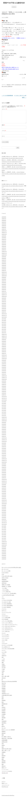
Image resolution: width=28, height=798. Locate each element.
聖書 (3, 735)
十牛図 (3, 669)
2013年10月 (4, 482)
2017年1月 (4, 415)
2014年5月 (4, 470)
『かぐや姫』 (4, 588)
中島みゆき (4, 655)
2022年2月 (4, 310)
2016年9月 (4, 422)
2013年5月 (4, 491)
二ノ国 (3, 659)
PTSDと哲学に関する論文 (7, 576)
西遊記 (3, 757)
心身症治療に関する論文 (7, 695)
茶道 (3, 743)
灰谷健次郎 (4, 721)
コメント (4, 109)
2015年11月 (4, 439)
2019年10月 (4, 358)
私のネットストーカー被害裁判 (8, 729)
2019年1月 (4, 374)
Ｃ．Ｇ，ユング (5, 769)
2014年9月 (4, 463)
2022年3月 (4, 308)
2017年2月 (4, 413)
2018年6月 (4, 386)
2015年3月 (4, 453)
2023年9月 (4, 277)
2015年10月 (4, 441)
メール (4, 130)
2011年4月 (4, 534)
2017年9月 (4, 401)
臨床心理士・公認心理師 (7, 738)
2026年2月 (4, 227)
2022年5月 (4, 305)
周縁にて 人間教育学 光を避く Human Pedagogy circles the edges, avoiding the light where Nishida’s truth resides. (14, 173)
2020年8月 (4, 341)
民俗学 (3, 716)
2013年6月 (4, 489)
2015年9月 (4, 443)
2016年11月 (4, 419)
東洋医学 (3, 710)
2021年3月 (4, 329)
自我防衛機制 (4, 740)
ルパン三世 (4, 652)
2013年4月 (4, 493)
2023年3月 (4, 287)
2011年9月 (4, 526)
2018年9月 (4, 381)
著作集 (3, 745)
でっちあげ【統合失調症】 (7, 605)
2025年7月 (4, 239)
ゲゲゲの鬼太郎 (5, 619)
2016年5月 (4, 429)
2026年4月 (4, 223)
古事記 (3, 671)
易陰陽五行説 (4, 703)
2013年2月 (4, 496)
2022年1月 (4, 312)
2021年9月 (4, 318)
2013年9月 (4, 484)
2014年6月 (4, 469)
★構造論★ (4, 579)
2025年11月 (4, 232)
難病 (3, 764)
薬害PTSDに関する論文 (6, 748)
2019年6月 (4, 365)
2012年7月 (4, 508)
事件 (3, 657)
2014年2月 (4, 476)
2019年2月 (4, 372)
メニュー (14, 6)
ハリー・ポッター (5, 638)
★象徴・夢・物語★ (6, 584)
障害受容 (3, 762)
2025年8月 (4, 237)
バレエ (3, 641)
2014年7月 (4, 467)
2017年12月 (4, 396)
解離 (3, 759)
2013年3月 (4, 495)
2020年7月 (4, 343)
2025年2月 (4, 248)
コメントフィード (5, 785)
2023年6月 (4, 282)
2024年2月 (4, 268)
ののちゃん (4, 610)
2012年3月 (4, 515)
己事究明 (3, 690)
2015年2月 (4, 455)
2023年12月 (4, 272)
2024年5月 (4, 263)
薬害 (3, 747)
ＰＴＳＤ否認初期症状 (7, 95)
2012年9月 (4, 505)
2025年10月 (4, 234)
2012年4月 (4, 514)
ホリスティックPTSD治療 (7, 645)
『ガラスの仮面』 (5, 590)
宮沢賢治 (3, 684)
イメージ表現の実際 (6, 617)
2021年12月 (4, 313)
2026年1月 (4, 229)
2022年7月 (4, 301)
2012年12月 (4, 500)
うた (3, 596)
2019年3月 (4, 370)
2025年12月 (4, 230)
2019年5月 (4, 367)
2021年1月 (4, 332)
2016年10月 (4, 420)
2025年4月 (4, 244)
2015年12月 (4, 438)
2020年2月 (4, 351)
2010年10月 (4, 545)
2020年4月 (4, 348)
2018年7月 (4, 384)
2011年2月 (4, 538)
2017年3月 (4, 412)
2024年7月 (4, 260)
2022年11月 (4, 294)
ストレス (3, 633)
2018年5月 (4, 387)
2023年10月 (4, 275)
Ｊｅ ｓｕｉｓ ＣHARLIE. (7, 771)
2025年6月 (4, 241)
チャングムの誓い (5, 634)
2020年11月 (4, 336)
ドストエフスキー (5, 636)
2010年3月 (4, 557)
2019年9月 (4, 360)
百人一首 (3, 728)
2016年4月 (4, 431)
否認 (3, 672)
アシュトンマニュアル (6, 612)
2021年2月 (4, 331)
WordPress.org (5, 786)
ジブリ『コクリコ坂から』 (7, 622)
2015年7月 (4, 446)
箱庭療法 (3, 731)
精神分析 (3, 733)
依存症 (3, 660)
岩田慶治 (3, 688)
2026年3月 (4, 225)
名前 (3, 125)
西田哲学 (9, 84)
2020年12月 (4, 334)
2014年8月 (4, 465)
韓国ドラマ (4, 767)
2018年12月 (4, 375)
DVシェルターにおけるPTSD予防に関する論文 (11, 567)
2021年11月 (4, 315)
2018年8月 (4, 382)
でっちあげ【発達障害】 (7, 603)
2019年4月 (4, 369)
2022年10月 (4, 296)
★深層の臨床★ (5, 581)
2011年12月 (4, 520)
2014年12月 (4, 458)
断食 (3, 702)
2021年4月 (4, 327)
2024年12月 (4, 251)
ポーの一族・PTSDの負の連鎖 (8, 648)
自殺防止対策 (4, 741)
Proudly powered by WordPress (8, 795)
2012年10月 (4, 503)
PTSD (3, 574)
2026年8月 (4, 217)
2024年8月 (4, 258)
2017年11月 (4, 398)
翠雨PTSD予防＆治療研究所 (14, 3)
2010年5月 (4, 553)
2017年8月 (4, 403)
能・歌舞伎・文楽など (6, 736)
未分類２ (3, 707)
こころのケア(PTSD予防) (7, 600)
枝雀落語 (3, 712)
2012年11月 (4, 501)
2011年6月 (4, 531)
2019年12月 (4, 355)
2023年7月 (4, 280)
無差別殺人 (4, 722)
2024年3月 (4, 267)
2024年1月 (4, 270)
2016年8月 (4, 424)
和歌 (3, 674)
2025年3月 (4, 246)
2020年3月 (4, 350)
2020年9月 (4, 339)
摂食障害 (3, 700)
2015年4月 (4, 451)
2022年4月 (4, 306)
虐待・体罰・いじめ (6, 750)
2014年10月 (4, 462)
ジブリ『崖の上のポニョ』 (7, 628)
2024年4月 (4, 265)
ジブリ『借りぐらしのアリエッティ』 (10, 624)
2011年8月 (4, 527)
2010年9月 (4, 546)
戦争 (3, 698)
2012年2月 (4, 517)
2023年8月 (4, 279)
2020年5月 (4, 346)
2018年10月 (4, 379)
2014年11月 (4, 460)
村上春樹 (3, 709)
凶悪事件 (3, 665)
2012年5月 (4, 512)
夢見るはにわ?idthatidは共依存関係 (9, 681)
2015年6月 (4, 448)
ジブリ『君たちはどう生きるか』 (9, 626)
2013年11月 (4, 481)
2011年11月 (4, 522)
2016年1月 (4, 436)
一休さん (3, 653)
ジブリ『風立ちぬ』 (6, 631)
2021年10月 (4, 317)
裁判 (3, 754)
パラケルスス (4, 643)
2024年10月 (4, 255)
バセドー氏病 (4, 640)
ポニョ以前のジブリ (6, 646)
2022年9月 (4, 298)
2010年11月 (4, 543)
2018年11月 (4, 377)
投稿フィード (4, 783)
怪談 (3, 697)
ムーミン (3, 650)
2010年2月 (4, 558)
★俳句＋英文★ (5, 577)
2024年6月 (4, 261)
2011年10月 (4, 524)
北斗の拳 (3, 667)
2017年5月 (4, 408)
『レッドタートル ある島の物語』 (9, 593)
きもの (3, 598)
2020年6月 (4, 344)
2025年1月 (4, 249)
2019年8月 (4, 362)
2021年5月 (4, 325)
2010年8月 (4, 548)
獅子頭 (3, 726)
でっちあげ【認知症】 (6, 607)
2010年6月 (4, 552)
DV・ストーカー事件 (6, 571)
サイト (3, 136)
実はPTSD (4, 683)
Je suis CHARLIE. (5, 572)
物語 (3, 724)
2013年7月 (4, 488)
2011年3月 (4, 536)
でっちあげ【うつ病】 (6, 602)
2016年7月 (4, 425)
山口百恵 (3, 686)
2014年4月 (4, 472)
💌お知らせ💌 (5, 773)
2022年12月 (4, 293)
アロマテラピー (5, 615)
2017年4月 (4, 410)
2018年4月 (4, 389)
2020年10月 (4, 337)
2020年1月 (4, 353)
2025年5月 (4, 242)
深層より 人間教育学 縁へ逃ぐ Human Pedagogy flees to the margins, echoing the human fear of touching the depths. (14, 168)
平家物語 (3, 691)
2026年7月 (4, 218)
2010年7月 (4, 550)
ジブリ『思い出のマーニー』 (8, 629)
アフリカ (3, 614)
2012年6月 (4, 510)
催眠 (3, 662)
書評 (3, 705)
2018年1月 (4, 394)
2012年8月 (4, 507)
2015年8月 (4, 444)
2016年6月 (4, 427)
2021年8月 (4, 320)
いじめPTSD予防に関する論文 (8, 595)
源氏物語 (3, 717)
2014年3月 (4, 474)
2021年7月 (4, 322)
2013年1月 (4, 498)
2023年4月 (4, 286)
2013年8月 (4, 486)
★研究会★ (4, 583)
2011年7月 (4, 529)
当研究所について (5, 693)
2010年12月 (4, 541)
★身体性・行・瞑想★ (6, 586)
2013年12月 (4, 479)
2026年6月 (4, 220)
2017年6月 (4, 406)
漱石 (3, 719)
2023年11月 (4, 274)
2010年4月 (4, 555)
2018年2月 (4, 393)
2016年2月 (4, 434)
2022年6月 (4, 303)
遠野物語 (3, 760)
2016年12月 (4, 417)
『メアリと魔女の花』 (6, 591)
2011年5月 (4, 533)
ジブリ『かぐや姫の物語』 (7, 621)
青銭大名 (3, 766)
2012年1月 (4, 519)
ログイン (3, 781)
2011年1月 (4, 539)
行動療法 (3, 752)
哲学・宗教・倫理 (5, 676)
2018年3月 (4, 391)
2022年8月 (4, 299)
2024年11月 (4, 253)
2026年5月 (4, 222)
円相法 (3, 664)
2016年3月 (4, 432)
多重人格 (3, 678)
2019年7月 (4, 363)
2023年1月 (4, 291)
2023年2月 (4, 289)
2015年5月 (4, 450)
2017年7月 (4, 405)
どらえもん (4, 609)
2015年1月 (4, 457)
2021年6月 (4, 324)
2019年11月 (4, 356)
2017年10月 (4, 400)
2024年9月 (4, 256)
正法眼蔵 (3, 714)
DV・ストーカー (5, 569)
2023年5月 (4, 284)
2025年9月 (4, 236)
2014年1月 (4, 477)
